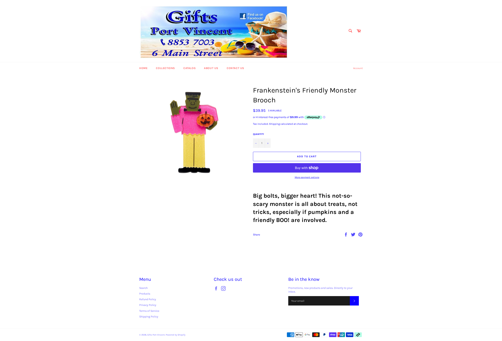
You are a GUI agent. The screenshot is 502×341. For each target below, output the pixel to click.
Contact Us (235, 68)
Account (358, 68)
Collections (165, 68)
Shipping (274, 123)
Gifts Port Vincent (156, 335)
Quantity (258, 134)
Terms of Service (149, 311)
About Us (211, 68)
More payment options (307, 177)
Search (143, 288)
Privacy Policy (147, 305)
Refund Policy (147, 299)
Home (143, 68)
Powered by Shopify (175, 335)
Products (144, 293)
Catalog (189, 68)
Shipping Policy (148, 316)
